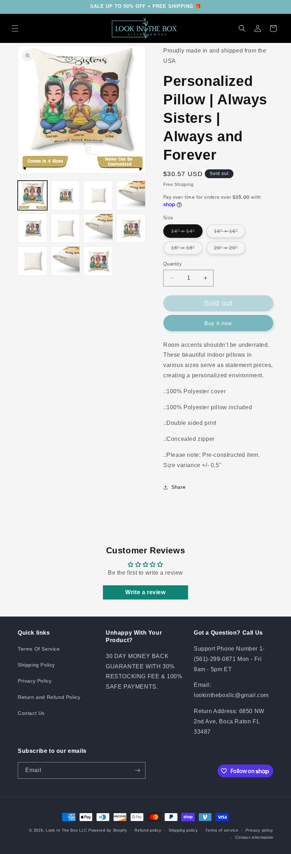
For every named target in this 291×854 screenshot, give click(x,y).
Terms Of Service (39, 649)
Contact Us (31, 713)
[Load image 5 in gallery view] (32, 228)
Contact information (254, 837)
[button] (15, 28)
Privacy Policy (34, 681)
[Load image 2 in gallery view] (65, 195)
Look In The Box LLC (66, 830)
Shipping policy (183, 830)
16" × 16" (230, 233)
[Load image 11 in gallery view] (98, 261)
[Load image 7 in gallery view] (98, 228)
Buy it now (218, 323)
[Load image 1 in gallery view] (32, 195)
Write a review (145, 592)
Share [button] (178, 487)
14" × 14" (187, 233)
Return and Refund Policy (49, 697)
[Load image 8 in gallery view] (131, 228)
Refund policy (147, 830)
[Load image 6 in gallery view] (65, 228)
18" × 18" (187, 249)
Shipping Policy (36, 665)
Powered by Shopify (107, 830)
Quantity (172, 264)
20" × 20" (230, 249)
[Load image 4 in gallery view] (131, 195)
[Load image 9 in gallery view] (32, 261)
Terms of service (221, 830)
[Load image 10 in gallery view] (65, 261)
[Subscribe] (137, 770)
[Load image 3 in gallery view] (98, 195)
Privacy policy (259, 830)
